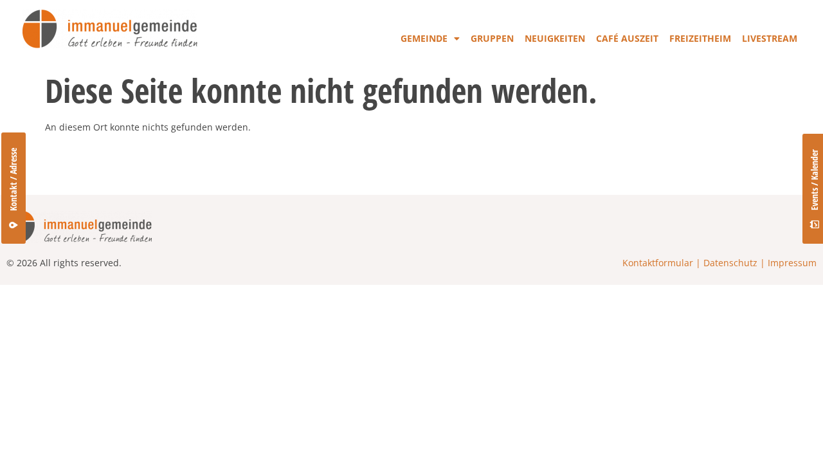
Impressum (792, 263)
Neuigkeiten (555, 38)
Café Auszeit (627, 38)
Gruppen (492, 38)
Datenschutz (730, 263)
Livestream (769, 38)
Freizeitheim (700, 38)
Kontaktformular (657, 263)
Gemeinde (424, 38)
